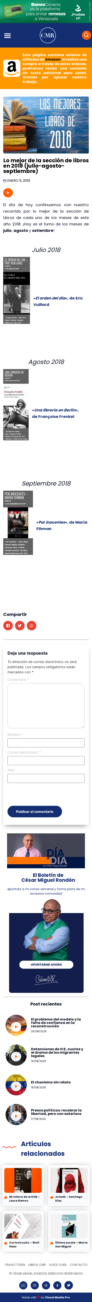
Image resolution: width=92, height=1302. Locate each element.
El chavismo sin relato (51, 1082)
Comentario (18, 679)
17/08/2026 (38, 1119)
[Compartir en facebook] (8, 625)
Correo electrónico (24, 752)
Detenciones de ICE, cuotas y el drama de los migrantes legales (57, 1052)
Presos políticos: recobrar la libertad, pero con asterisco (56, 1112)
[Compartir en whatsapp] (31, 625)
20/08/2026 (39, 1031)
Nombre (15, 734)
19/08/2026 (38, 1061)
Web (11, 770)
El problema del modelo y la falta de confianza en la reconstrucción (56, 1023)
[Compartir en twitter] (20, 625)
